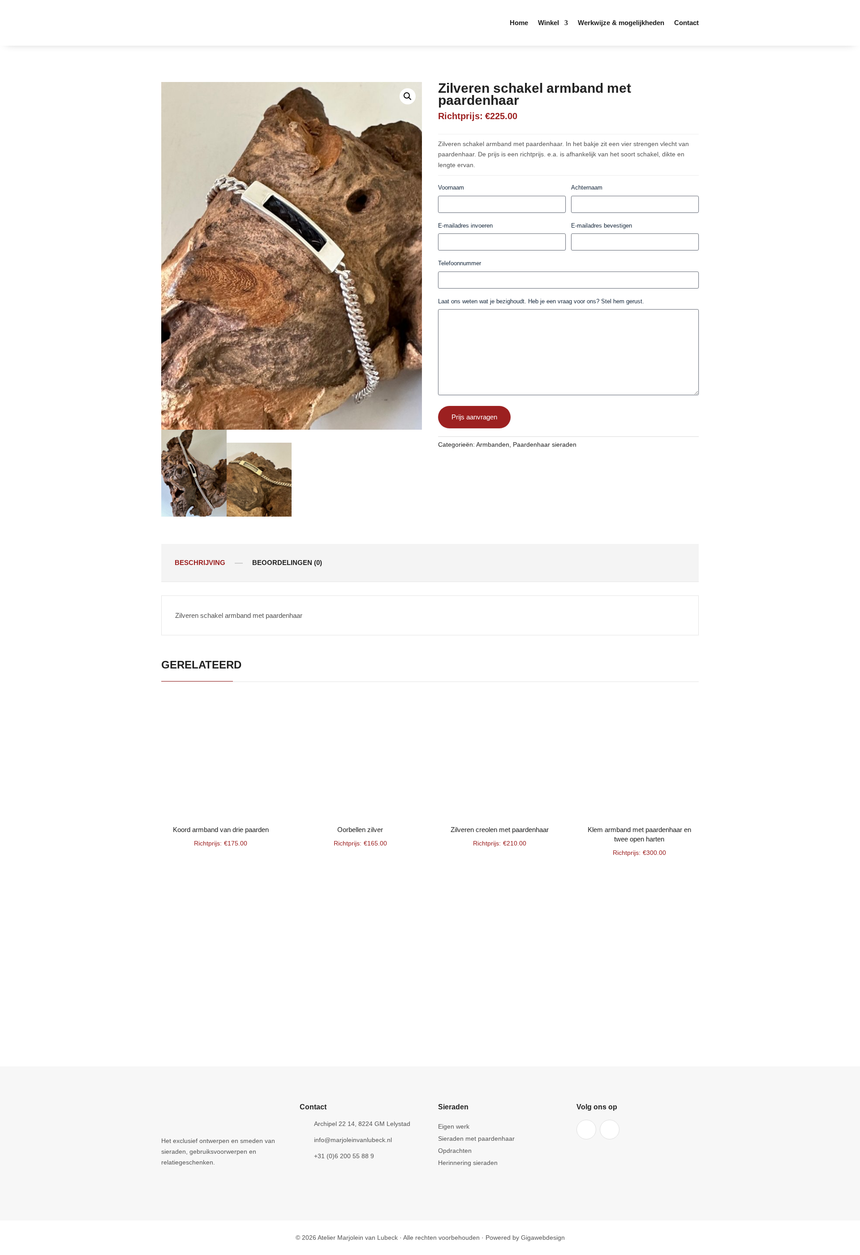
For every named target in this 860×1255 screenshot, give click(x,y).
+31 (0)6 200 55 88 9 (344, 1156)
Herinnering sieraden (468, 1163)
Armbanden (492, 444)
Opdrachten (455, 1150)
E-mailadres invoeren (465, 225)
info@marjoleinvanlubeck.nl (353, 1139)
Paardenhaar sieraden (544, 444)
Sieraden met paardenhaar (476, 1138)
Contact (686, 23)
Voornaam (451, 187)
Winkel (548, 23)
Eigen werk (453, 1126)
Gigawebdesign (543, 1237)
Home (519, 23)
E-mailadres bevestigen (601, 225)
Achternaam (586, 187)
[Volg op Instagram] (609, 1129)
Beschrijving (200, 562)
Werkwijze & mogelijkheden (621, 23)
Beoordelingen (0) (287, 562)
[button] (408, 96)
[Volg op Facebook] (586, 1129)
